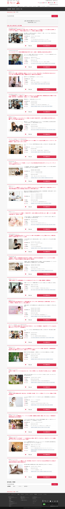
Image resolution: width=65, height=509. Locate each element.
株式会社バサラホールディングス (13, 414)
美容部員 (39, 6)
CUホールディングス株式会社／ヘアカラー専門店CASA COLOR (17, 139)
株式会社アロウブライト (12, 347)
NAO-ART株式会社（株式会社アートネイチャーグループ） (17, 28)
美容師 (18, 494)
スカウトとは (34, 501)
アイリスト (30, 6)
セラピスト (25, 6)
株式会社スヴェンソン (12, 186)
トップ (9, 6)
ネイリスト (34, 6)
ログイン (56, 2)
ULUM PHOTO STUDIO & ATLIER (13, 50)
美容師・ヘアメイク (20, 6)
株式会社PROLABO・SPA (12, 161)
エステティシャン (13, 6)
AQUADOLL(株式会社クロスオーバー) (14, 234)
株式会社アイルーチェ (12, 116)
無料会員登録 (51, 2)
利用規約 (10, 498)
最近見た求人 (45, 2)
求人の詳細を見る (46, 45)
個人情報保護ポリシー (12, 501)
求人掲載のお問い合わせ (49, 0)
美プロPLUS (34, 498)
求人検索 (40, 2)
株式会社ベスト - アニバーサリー (13, 369)
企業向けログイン (55, 0)
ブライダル (48, 6)
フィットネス (43, 6)
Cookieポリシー (11, 504)
